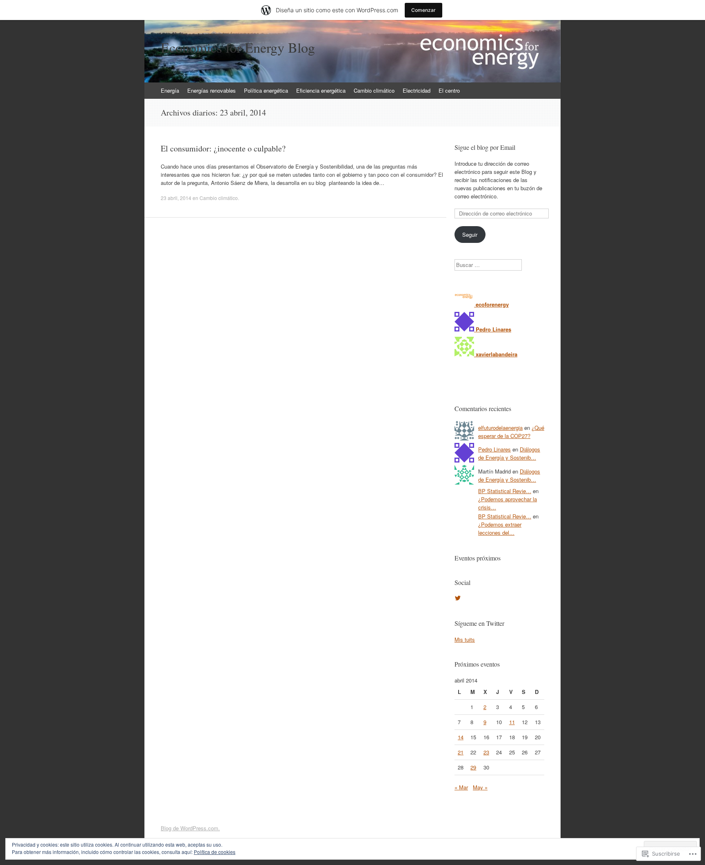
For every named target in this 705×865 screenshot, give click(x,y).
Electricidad (416, 90)
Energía (170, 90)
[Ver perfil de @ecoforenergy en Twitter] (457, 598)
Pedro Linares (494, 449)
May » (480, 787)
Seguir (469, 234)
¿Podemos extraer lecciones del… (499, 528)
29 (473, 767)
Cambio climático (374, 90)
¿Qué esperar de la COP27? (511, 432)
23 (486, 752)
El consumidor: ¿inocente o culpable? (223, 148)
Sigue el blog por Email (484, 147)
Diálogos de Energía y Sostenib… (509, 453)
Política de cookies (214, 851)
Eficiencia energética (321, 90)
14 (460, 737)
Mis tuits (464, 639)
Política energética (266, 90)
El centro (449, 90)
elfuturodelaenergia (500, 427)
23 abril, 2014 (176, 197)
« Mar (461, 787)
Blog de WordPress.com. (190, 828)
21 (460, 752)
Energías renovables (211, 90)
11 (512, 722)
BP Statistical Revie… (504, 491)
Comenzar (423, 10)
